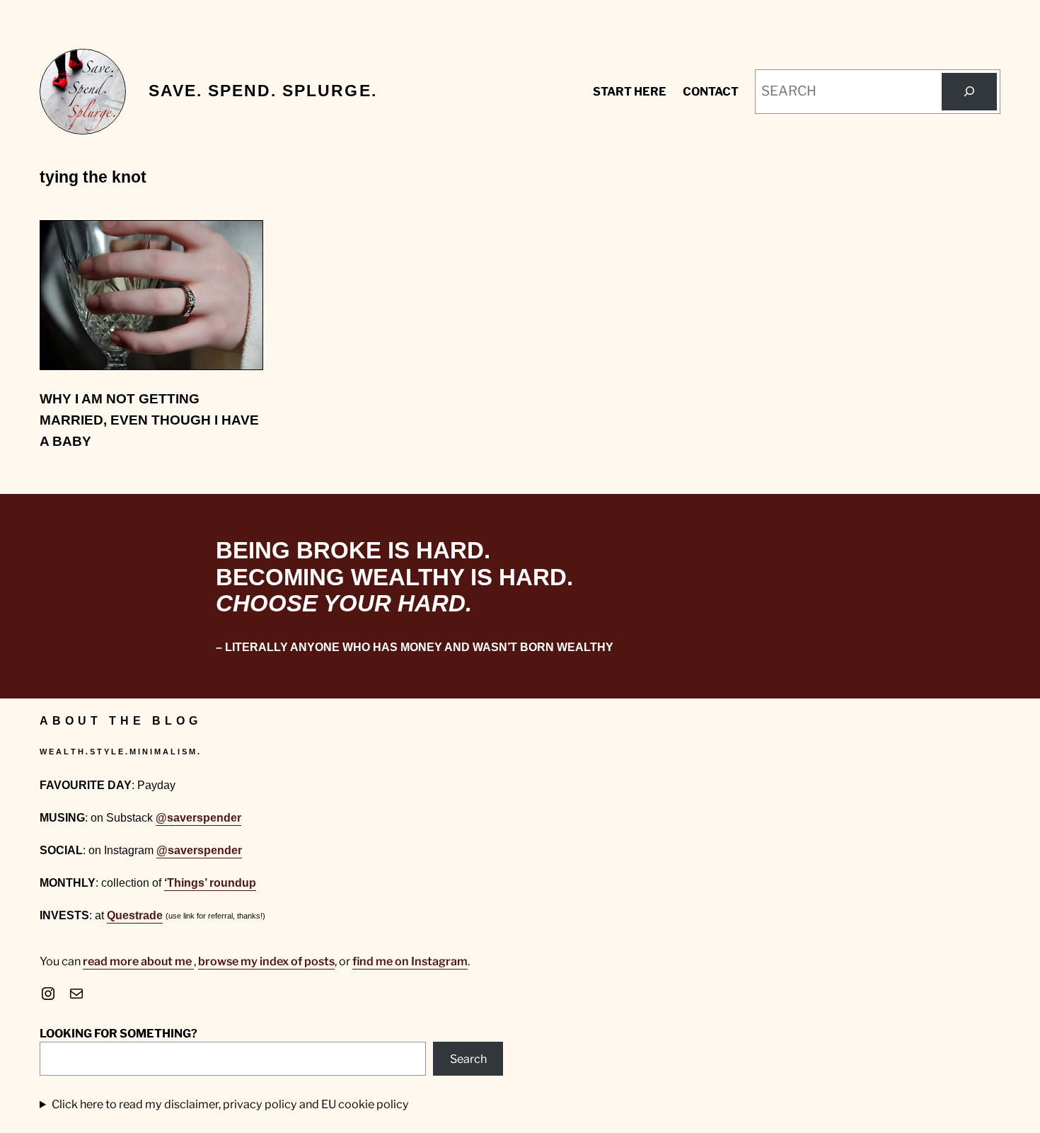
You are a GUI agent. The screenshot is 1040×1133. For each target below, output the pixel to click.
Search (468, 1059)
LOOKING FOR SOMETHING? (118, 1033)
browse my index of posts (266, 961)
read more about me (138, 961)
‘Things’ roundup (210, 882)
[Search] (969, 91)
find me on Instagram (410, 961)
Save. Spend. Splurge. (263, 91)
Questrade (135, 915)
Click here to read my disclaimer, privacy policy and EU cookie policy (230, 1104)
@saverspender (198, 817)
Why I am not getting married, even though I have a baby (149, 420)
